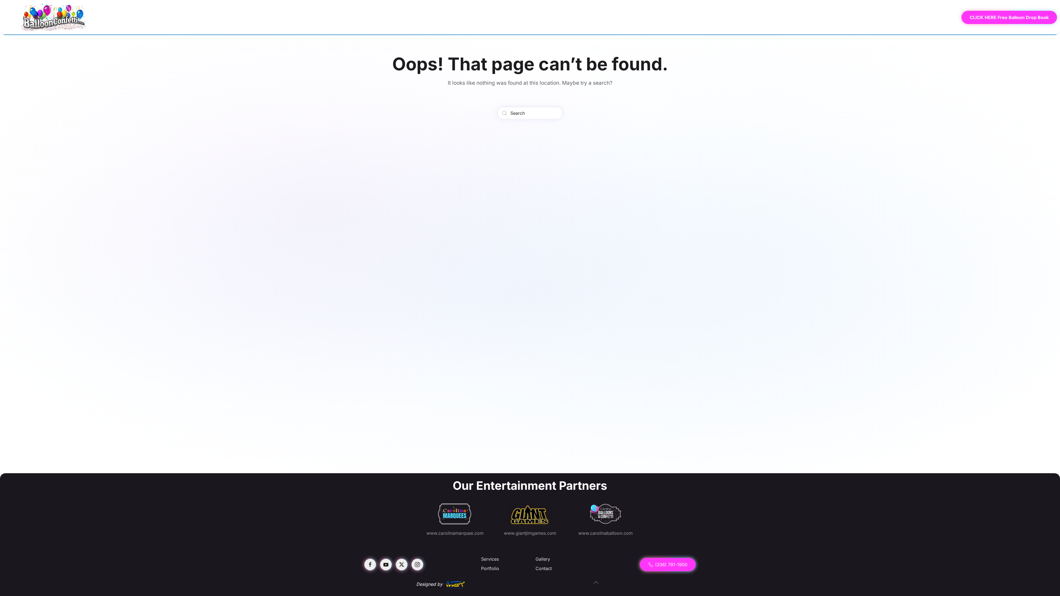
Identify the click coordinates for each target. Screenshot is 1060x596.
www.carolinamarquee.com (455, 533)
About (888, 17)
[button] (596, 582)
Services (862, 17)
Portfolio (490, 568)
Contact (939, 17)
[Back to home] (54, 17)
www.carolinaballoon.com (605, 533)
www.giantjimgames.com (530, 533)
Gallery (913, 17)
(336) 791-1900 (671, 564)
